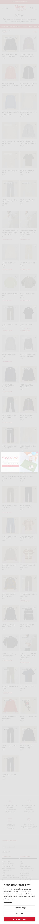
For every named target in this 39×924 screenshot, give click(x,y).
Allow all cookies (19, 919)
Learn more (8, 902)
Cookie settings (19, 908)
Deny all (19, 913)
